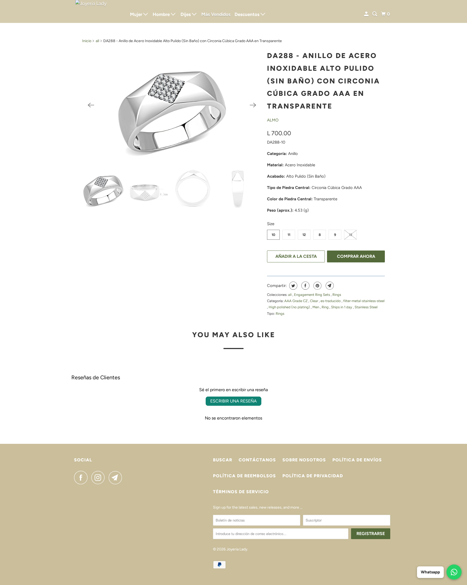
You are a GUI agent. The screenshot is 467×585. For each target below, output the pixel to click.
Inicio (86, 41)
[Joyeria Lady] (98, 11)
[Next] (253, 105)
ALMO (273, 120)
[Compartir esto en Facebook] (304, 286)
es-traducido (331, 301)
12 (304, 235)
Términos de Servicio (241, 491)
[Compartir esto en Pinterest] (317, 286)
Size (270, 223)
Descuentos (248, 14)
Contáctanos (257, 459)
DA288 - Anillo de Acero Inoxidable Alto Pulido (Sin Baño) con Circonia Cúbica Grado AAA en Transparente (323, 80)
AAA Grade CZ (296, 301)
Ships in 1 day (342, 307)
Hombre (162, 14)
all (97, 41)
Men (316, 307)
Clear (314, 301)
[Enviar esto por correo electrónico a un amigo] (329, 286)
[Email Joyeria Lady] (117, 477)
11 (289, 235)
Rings (336, 295)
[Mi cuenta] (367, 14)
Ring (325, 307)
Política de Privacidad (312, 475)
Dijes (186, 14)
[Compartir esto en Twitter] (292, 286)
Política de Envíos (357, 459)
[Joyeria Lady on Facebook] (82, 477)
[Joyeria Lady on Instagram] (99, 477)
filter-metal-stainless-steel (364, 301)
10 (273, 235)
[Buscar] (375, 14)
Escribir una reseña (233, 401)
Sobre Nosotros (304, 459)
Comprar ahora (356, 256)
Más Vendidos (216, 14)
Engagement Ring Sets (312, 295)
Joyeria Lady (236, 549)
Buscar (222, 459)
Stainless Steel (366, 307)
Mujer (136, 14)
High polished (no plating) (290, 307)
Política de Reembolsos (244, 475)
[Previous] (91, 105)
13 (350, 235)
